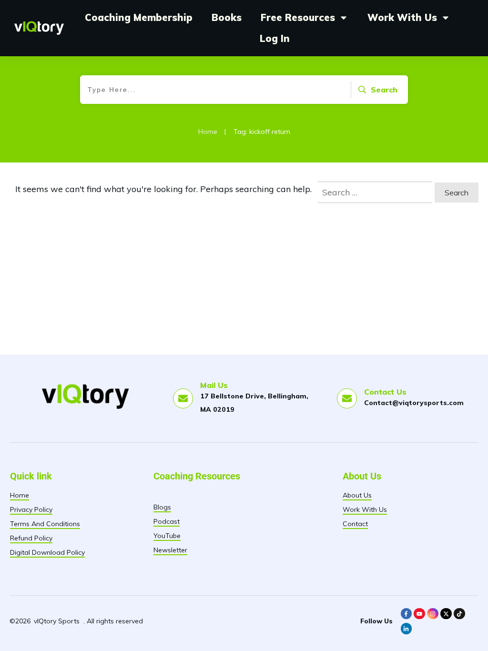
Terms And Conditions (45, 523)
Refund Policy (31, 538)
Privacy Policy (31, 509)
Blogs (162, 507)
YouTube (167, 535)
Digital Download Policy (47, 552)
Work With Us (365, 509)
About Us (357, 495)
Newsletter (170, 550)
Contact (355, 523)
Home (19, 495)
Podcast (166, 521)
